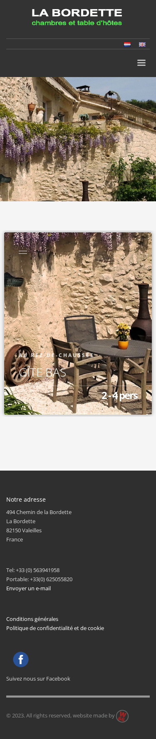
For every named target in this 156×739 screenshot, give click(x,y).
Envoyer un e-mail (28, 588)
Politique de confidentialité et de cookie (55, 628)
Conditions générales (32, 619)
